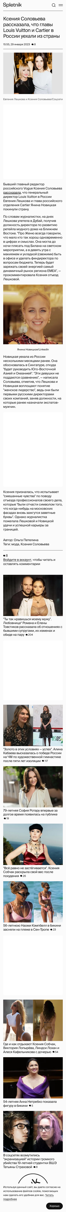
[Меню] (61, 5)
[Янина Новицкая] (33, 314)
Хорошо (54, 1206)
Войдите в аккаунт (17, 560)
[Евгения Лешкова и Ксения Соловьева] (33, 73)
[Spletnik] (12, 5)
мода (15, 544)
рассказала (12, 193)
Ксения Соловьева (35, 544)
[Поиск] (54, 5)
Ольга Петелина (26, 540)
